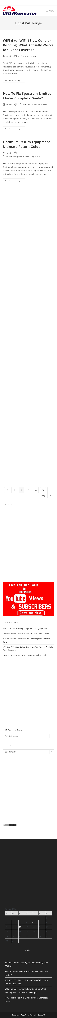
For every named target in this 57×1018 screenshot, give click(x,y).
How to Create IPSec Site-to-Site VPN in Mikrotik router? (26, 633)
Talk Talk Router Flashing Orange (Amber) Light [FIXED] (25, 628)
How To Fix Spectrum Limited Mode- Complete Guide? (27, 95)
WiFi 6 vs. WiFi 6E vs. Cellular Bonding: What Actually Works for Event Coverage (28, 45)
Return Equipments (15, 156)
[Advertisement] (28, 220)
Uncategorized (30, 56)
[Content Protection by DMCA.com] (10, 824)
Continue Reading (15, 81)
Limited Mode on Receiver (35, 104)
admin (9, 56)
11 (20, 927)
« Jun (27, 950)
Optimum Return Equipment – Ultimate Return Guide (28, 144)
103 (43, 495)
